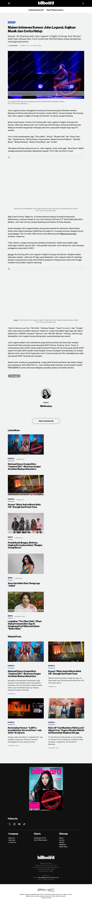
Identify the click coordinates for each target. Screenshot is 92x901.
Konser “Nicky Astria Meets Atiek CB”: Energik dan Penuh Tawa (24, 505)
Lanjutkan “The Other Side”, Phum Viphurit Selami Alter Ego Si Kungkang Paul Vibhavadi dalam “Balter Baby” (25, 625)
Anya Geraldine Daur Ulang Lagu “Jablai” (24, 584)
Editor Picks (63, 847)
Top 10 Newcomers (54, 10)
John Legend (14, 376)
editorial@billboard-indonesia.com (48, 877)
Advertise (11, 840)
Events (11, 22)
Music (61, 838)
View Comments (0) (46, 421)
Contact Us (12, 842)
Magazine (62, 844)
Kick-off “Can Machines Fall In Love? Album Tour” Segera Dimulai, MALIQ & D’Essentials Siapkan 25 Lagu (66, 730)
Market (61, 842)
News (10, 537)
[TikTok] (24, 824)
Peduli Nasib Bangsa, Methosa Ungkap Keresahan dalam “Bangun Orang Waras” (25, 545)
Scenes (61, 840)
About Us (11, 838)
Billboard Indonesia (68, 234)
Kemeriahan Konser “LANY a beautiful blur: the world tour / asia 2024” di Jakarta (25, 730)
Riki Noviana (46, 406)
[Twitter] (9, 824)
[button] (9, 3)
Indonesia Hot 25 (36, 10)
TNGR (49, 897)
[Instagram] (14, 824)
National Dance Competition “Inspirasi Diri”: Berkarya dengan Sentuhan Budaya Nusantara (24, 466)
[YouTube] (19, 824)
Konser (11, 254)
